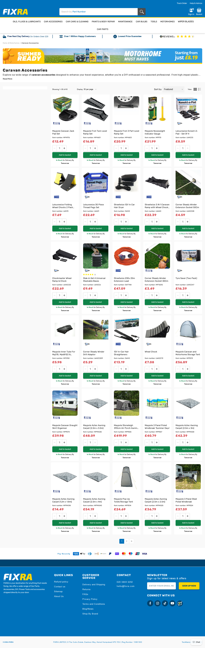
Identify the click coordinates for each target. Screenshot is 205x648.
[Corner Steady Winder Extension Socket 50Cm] (188, 182)
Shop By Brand (90, 613)
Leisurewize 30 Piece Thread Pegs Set (93, 206)
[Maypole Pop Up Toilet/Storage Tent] (126, 476)
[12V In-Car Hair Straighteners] (126, 329)
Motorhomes (167, 21)
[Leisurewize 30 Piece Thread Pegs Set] (95, 182)
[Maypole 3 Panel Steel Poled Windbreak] (188, 476)
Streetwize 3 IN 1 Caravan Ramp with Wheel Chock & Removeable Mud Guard (157, 206)
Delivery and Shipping (93, 584)
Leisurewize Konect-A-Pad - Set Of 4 (187, 132)
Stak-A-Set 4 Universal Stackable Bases (94, 279)
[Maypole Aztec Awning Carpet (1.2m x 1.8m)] (65, 476)
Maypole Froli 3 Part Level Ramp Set (126, 132)
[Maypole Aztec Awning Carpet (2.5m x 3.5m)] (95, 403)
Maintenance (125, 21)
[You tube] (172, 603)
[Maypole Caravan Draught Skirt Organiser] (65, 403)
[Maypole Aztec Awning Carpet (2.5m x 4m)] (95, 476)
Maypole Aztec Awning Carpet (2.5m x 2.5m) (156, 500)
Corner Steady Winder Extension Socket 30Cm (156, 279)
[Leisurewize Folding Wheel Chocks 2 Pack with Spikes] (65, 182)
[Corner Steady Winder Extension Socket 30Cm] (157, 256)
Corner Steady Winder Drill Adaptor (93, 353)
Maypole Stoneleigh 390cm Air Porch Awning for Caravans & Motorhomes (126, 427)
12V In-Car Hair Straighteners (121, 353)
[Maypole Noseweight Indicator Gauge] (157, 109)
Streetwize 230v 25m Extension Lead (124, 279)
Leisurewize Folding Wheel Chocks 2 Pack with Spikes (62, 206)
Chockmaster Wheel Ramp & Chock (62, 279)
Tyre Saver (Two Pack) (186, 278)
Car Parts (102, 29)
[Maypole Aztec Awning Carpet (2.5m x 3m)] (188, 403)
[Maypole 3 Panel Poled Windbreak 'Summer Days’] (157, 403)
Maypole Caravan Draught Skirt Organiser (64, 426)
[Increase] (64, 148)
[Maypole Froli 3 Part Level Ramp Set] (126, 109)
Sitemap (58, 591)
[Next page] (131, 541)
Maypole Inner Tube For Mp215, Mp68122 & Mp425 (63, 353)
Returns (86, 589)
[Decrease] (54, 148)
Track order (182, 3)
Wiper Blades (186, 21)
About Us (59, 596)
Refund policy (61, 581)
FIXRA (11, 642)
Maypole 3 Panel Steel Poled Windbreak (186, 500)
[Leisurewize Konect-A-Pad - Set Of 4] (188, 109)
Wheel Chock (151, 351)
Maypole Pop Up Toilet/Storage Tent (123, 500)
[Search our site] (142, 12)
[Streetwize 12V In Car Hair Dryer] (126, 182)
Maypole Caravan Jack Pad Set (63, 132)
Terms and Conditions (93, 603)
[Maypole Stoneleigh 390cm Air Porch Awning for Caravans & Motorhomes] (126, 403)
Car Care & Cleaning (77, 21)
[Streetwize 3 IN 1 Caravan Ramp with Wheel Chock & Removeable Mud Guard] (157, 182)
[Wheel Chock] (157, 329)
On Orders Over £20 (39, 36)
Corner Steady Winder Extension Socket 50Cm (187, 206)
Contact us (59, 586)
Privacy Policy (89, 599)
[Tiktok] (165, 603)
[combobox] (98, 11)
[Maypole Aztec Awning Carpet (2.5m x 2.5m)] (157, 476)
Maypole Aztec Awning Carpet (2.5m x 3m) (187, 426)
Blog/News (88, 608)
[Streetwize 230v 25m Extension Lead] (126, 256)
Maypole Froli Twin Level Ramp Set (95, 132)
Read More (7, 79)
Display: (80, 89)
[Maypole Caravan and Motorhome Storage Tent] (188, 329)
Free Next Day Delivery (18, 36)
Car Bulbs (141, 21)
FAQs (85, 594)
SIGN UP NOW (189, 586)
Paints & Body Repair (103, 21)
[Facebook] (150, 603)
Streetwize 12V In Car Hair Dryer (124, 206)
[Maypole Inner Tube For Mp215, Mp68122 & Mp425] (65, 329)
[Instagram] (158, 603)
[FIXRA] (15, 11)
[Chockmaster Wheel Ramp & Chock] (65, 256)
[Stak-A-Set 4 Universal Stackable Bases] (95, 256)
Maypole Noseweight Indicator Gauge (155, 132)
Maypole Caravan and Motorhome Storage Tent (188, 353)
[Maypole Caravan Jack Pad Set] (65, 109)
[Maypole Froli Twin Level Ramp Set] (95, 109)
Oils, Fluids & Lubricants (27, 21)
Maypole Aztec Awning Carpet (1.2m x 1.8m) (63, 500)
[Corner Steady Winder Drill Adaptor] (95, 329)
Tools (154, 21)
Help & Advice (196, 3)
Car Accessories (53, 21)
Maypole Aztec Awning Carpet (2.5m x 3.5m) (94, 426)
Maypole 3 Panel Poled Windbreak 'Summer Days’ (157, 426)
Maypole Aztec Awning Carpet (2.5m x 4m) (94, 500)
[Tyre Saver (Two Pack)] (188, 256)
